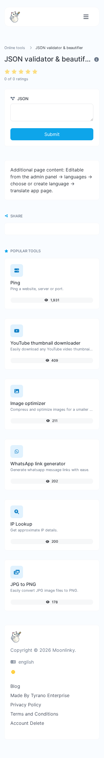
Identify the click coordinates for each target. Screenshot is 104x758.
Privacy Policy (25, 704)
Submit (52, 134)
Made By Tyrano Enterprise (39, 695)
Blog (15, 686)
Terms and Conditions (34, 714)
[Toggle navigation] (85, 17)
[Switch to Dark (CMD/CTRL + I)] (13, 672)
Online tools (14, 48)
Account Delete (27, 723)
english (25, 662)
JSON (22, 98)
